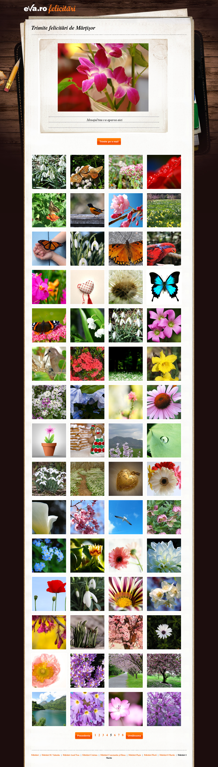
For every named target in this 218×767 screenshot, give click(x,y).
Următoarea (134, 735)
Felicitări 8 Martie (167, 755)
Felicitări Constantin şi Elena (113, 755)
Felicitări (35, 755)
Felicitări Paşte (135, 755)
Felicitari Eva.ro (50, 8)
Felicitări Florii (150, 755)
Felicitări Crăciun (89, 755)
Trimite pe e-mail (109, 141)
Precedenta (83, 735)
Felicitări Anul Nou (71, 755)
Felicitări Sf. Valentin (51, 755)
